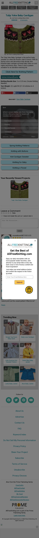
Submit (19, 282)
